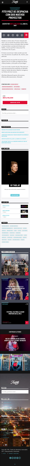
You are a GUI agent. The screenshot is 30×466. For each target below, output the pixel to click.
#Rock (4, 230)
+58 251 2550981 (8, 405)
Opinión (9, 237)
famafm (24, 89)
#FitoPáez (17, 86)
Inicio (4, 432)
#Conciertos (14, 84)
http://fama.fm (7, 402)
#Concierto (5, 226)
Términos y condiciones (14, 453)
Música (4, 237)
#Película (17, 89)
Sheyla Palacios (15, 24)
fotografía (5, 235)
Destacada (5, 279)
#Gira (24, 228)
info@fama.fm (7, 407)
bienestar (10, 230)
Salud (9, 239)
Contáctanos (6, 437)
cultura (24, 230)
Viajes (22, 239)
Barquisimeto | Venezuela (10, 410)
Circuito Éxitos (5, 424)
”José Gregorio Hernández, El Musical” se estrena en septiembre (15, 360)
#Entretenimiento (7, 86)
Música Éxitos (5, 205)
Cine (15, 230)
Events (4, 435)
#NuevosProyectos (7, 89)
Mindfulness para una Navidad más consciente (13, 132)
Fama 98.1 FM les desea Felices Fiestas (11, 129)
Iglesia (12, 235)
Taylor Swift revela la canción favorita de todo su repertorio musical (14, 142)
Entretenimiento (14, 9)
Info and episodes (15, 195)
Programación (6, 434)
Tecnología (16, 239)
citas (19, 230)
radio (24, 237)
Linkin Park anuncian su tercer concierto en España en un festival (15, 135)
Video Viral (5, 242)
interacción (19, 235)
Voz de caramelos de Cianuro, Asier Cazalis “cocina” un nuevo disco (15, 340)
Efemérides (5, 232)
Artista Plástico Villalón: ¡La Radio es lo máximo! (14, 138)
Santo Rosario (6, 210)
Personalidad (18, 237)
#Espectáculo (18, 228)
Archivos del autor (15, 102)
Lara (25, 235)
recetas (4, 239)
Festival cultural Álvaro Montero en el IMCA (15, 313)
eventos (12, 232)
